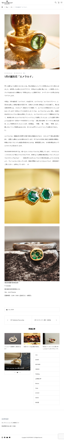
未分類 (37, 402)
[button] (14, 372)
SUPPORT (5, 419)
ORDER (37, 369)
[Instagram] (2, 437)
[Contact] (9, 437)
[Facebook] (4, 437)
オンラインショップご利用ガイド (10, 422)
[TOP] (59, 435)
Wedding (37, 374)
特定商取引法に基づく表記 (9, 426)
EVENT (37, 393)
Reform (37, 383)
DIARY (12, 309)
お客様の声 (38, 378)
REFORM (37, 364)
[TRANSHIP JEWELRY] (7, 2)
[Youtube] (7, 437)
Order (36, 388)
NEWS (37, 397)
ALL (24, 73)
